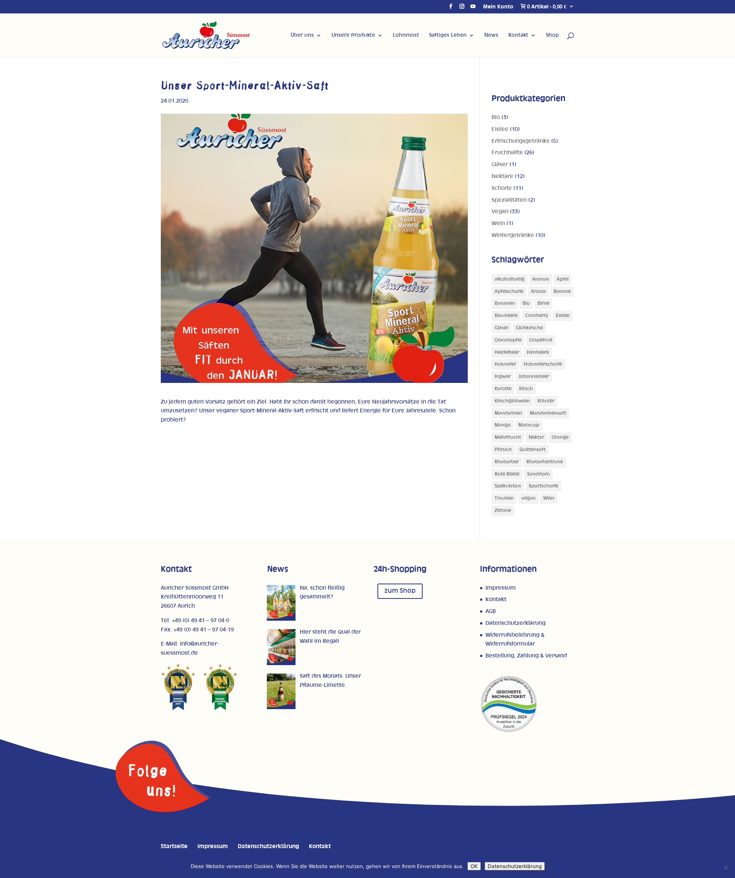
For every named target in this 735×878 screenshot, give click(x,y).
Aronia (538, 291)
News (491, 35)
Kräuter (545, 401)
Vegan (500, 211)
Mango (503, 425)
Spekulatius (508, 486)
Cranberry (536, 316)
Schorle (502, 188)
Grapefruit (540, 340)
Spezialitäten (509, 200)
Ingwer (503, 376)
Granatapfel (508, 340)
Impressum (500, 587)
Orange (560, 437)
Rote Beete (507, 474)
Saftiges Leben (448, 35)
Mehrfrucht (508, 437)
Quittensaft (532, 450)
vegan (528, 498)
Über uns (302, 35)
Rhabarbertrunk (544, 462)
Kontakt (518, 35)
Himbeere (538, 352)
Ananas (540, 279)
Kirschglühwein (512, 401)
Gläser (500, 164)
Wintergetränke (513, 235)
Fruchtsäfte (507, 152)
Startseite (174, 846)
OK (474, 866)
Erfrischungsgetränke (521, 141)
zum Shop (400, 591)
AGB (490, 611)
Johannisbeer (533, 376)
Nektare (502, 176)
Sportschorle (543, 486)
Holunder (505, 364)
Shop (552, 35)
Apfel (562, 279)
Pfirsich (503, 450)
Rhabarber (507, 462)
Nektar (536, 437)
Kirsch (526, 389)
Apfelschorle (509, 291)
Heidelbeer (507, 352)
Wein (498, 223)
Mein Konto (498, 7)
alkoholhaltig (509, 279)
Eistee (500, 129)
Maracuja (528, 425)
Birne (543, 303)
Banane (562, 291)
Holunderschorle (543, 364)
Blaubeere (506, 316)
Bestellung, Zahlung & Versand (526, 655)
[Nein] (725, 867)
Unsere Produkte (353, 35)
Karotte (503, 389)
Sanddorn (538, 474)
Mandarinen (508, 413)
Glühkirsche (529, 328)
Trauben (504, 498)
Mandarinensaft (548, 413)
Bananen (505, 303)
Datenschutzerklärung (515, 623)
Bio (496, 117)
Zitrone (503, 510)
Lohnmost (406, 35)
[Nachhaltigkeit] (508, 731)
